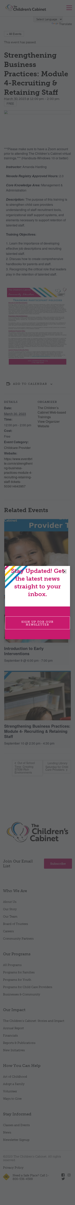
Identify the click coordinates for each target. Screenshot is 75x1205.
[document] (37, 602)
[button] (64, 571)
